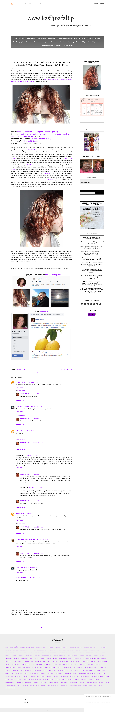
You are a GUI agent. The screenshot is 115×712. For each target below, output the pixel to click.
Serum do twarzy (102, 661)
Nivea (58, 679)
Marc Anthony (78, 667)
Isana (43, 653)
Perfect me (20, 682)
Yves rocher (15, 664)
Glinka (19, 667)
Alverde (81, 656)
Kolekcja (55, 676)
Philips (36, 682)
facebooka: (44, 312)
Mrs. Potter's (103, 667)
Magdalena (20, 513)
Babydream (77, 658)
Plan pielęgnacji (68, 650)
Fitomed (84, 650)
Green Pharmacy (99, 656)
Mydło (7, 670)
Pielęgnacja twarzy (26, 650)
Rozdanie (37, 656)
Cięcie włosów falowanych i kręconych (95, 658)
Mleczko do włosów (35, 679)
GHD (103, 673)
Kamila (18, 431)
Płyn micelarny (53, 682)
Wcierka (74, 653)
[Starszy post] (72, 627)
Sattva (45, 670)
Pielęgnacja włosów (11, 647)
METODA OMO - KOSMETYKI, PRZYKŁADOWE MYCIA (92, 204)
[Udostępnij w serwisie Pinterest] (71, 369)
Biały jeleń (59, 673)
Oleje (51, 647)
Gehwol (17, 676)
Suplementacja (46, 656)
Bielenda (83, 664)
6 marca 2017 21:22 (31, 513)
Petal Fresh (37, 670)
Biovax (103, 653)
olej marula (30, 81)
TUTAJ (13, 158)
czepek (32, 685)
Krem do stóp (74, 676)
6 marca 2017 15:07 (27, 431)
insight (43, 685)
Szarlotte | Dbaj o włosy (25, 539)
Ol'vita (76, 679)
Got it (103, 710)
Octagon (69, 679)
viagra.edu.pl (21, 578)
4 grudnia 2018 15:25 (33, 578)
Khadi (49, 676)
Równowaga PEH (40, 661)
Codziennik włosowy (75, 647)
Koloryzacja (68, 667)
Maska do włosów (41, 647)
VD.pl (26, 702)
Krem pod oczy (84, 676)
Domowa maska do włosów (87, 673)
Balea (76, 664)
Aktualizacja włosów (41, 650)
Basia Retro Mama (22, 406)
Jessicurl (21, 656)
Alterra (55, 661)
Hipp (36, 667)
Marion (55, 658)
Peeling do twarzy (26, 670)
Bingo (72, 661)
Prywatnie (29, 656)
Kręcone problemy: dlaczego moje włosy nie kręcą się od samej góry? (91, 247)
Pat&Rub (97, 679)
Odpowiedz (20, 387)
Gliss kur (25, 676)
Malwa (13, 679)
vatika (55, 664)
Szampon (52, 650)
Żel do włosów (9, 653)
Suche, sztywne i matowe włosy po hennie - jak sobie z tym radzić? (92, 258)
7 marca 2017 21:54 (38, 527)
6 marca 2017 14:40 (36, 406)
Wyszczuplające (10, 685)
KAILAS (43, 676)
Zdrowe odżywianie (59, 656)
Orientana (84, 679)
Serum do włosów (63, 670)
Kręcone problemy (64, 653)
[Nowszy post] (11, 627)
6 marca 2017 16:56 (31, 455)
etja (37, 685)
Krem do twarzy (52, 653)
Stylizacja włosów (95, 650)
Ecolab (37, 653)
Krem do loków (46, 658)
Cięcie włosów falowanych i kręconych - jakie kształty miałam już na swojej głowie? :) (92, 270)
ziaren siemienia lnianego (42, 139)
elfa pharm (47, 664)
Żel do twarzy (33, 673)
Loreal (107, 676)
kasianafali (24, 394)
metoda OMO (63, 685)
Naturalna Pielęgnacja (27, 647)
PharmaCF (28, 682)
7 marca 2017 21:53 (38, 443)
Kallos (78, 650)
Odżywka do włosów (61, 647)
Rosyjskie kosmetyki (11, 650)
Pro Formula (91, 661)
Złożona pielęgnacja (28, 664)
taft (12, 673)
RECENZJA (31, 150)
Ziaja (31, 653)
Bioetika (90, 664)
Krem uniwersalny (97, 676)
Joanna (37, 658)
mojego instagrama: (53, 275)
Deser (75, 673)
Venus (107, 682)
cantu (7, 673)
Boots (78, 661)
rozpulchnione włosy (89, 685)
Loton (7, 679)
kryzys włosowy (53, 685)
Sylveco (14, 656)
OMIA (83, 661)
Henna (7, 656)
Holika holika (34, 676)
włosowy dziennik (21, 673)
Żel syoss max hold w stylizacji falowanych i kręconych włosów (92, 237)
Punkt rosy (43, 682)
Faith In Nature (10, 667)
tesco (100, 685)
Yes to (19, 685)
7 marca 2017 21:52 (38, 394)
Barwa (97, 653)
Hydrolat (8, 658)
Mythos (52, 679)
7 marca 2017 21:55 (38, 553)
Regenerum (73, 682)
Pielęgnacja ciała (22, 653)
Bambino (42, 673)
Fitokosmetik (17, 661)
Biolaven (16, 658)
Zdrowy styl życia (99, 670)
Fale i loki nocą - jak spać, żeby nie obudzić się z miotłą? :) (92, 242)
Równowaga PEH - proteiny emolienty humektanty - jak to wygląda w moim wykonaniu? (92, 264)
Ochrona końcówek (65, 658)
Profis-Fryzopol (28, 661)
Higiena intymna (28, 667)
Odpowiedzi (21, 390)
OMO (63, 679)
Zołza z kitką (21, 382)
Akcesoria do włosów (65, 664)
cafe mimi (39, 664)
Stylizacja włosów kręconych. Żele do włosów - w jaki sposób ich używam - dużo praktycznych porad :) (91, 253)
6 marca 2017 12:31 (33, 382)
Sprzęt (101, 682)
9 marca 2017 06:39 (38, 501)
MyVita (45, 679)
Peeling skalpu (10, 682)
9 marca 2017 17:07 (30, 567)
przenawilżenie (72, 656)
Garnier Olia (9, 676)
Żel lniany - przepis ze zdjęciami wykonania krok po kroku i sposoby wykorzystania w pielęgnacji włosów (92, 283)
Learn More (96, 710)
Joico (41, 667)
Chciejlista (24, 658)
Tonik (76, 670)
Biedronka (68, 673)
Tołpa (82, 670)
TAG (72, 670)
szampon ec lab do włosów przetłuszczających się (37, 132)
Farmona (88, 656)
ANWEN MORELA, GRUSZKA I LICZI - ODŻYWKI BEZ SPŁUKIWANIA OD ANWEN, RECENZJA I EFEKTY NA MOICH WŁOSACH (91, 290)
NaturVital (15, 670)
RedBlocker (64, 682)
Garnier (81, 653)
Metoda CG (89, 653)
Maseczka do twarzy (91, 667)
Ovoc (90, 679)
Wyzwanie (89, 670)
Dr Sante (8, 661)
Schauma (81, 682)
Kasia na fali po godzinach (53, 667)
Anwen (59, 650)
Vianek (7, 664)
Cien (31, 658)
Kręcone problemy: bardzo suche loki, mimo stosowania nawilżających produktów (91, 277)
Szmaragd (19, 567)
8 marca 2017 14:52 (35, 487)
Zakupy (25, 685)
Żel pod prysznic (10, 688)
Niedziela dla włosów (90, 647)
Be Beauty (51, 673)
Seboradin (52, 670)
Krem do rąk (64, 676)
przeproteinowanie (75, 685)
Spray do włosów (92, 682)
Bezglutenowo (64, 661)
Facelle (97, 664)
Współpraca (103, 647)
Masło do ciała (22, 679)
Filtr (98, 673)
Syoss (48, 661)
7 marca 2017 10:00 (42, 539)
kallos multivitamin (30, 141)
